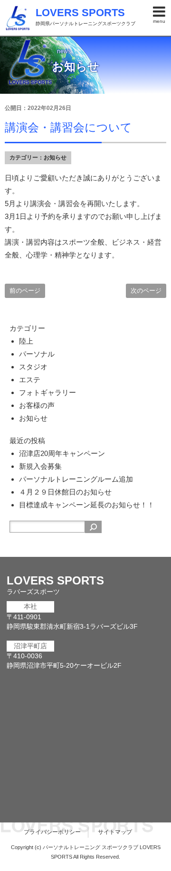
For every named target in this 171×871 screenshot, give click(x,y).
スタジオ (33, 367)
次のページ (146, 290)
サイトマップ (115, 832)
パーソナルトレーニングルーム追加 (76, 479)
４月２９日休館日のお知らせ (65, 492)
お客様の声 (37, 405)
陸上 (26, 341)
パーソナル (37, 354)
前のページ (25, 290)
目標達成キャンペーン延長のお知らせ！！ (86, 505)
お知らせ (55, 157)
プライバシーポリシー (52, 832)
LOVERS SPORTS (80, 13)
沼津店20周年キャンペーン (62, 453)
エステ (29, 380)
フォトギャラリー (47, 392)
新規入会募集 (40, 466)
